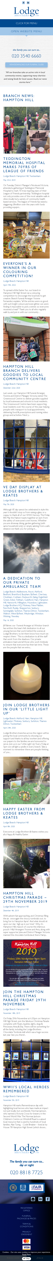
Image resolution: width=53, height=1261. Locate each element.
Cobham (17, 597)
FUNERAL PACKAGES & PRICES (26, 1217)
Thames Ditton (30, 611)
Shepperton (25, 608)
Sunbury (35, 608)
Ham (36, 600)
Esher (12, 600)
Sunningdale (8, 611)
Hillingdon (21, 603)
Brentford (16, 595)
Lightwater (42, 603)
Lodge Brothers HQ (12, 605)
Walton (6, 614)
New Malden (37, 605)
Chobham (7, 597)
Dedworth (27, 597)
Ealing (35, 597)
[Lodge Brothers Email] (33, 1199)
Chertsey (42, 595)
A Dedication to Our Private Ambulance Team (22, 583)
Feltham (19, 600)
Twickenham (34, 176)
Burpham (26, 595)
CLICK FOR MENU (26, 23)
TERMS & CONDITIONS (26, 1225)
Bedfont (7, 595)
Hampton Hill (22, 176)
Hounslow (32, 603)
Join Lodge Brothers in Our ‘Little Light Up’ (26, 710)
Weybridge (29, 614)
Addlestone (21, 592)
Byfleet (34, 595)
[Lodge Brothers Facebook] (48, 1199)
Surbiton (18, 611)
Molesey (26, 605)
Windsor (39, 614)
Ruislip (15, 608)
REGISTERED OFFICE (26, 1209)
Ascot (31, 592)
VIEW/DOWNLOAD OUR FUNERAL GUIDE (26, 65)
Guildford (28, 600)
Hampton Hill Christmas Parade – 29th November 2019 (25, 898)
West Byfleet (17, 614)
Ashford (38, 592)
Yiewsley (15, 616)
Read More (26, 1255)
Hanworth (11, 603)
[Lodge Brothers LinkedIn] (40, 1199)
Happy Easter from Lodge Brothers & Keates (24, 814)
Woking (6, 616)
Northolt (7, 608)
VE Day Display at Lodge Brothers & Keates (23, 492)
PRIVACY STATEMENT (26, 1233)
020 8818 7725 (26, 1173)
